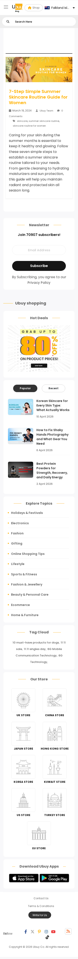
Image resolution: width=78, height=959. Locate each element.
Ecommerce (20, 605)
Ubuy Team (46, 110)
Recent (53, 388)
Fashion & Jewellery (26, 584)
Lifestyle (17, 564)
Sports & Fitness (24, 574)
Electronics (20, 523)
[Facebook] (25, 931)
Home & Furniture (25, 615)
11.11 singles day (35, 649)
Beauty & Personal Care (30, 594)
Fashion (17, 533)
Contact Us (41, 898)
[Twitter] (32, 931)
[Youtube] (53, 931)
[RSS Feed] (68, 931)
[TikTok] (47, 937)
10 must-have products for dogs (36, 642)
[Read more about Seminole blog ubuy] (17, 7)
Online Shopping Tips (28, 554)
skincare (22, 121)
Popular (25, 388)
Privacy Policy (39, 282)
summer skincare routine (44, 121)
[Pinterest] (39, 931)
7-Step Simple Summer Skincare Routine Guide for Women (38, 97)
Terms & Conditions (41, 906)
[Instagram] (46, 931)
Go (8, 22)
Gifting (16, 543)
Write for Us (39, 915)
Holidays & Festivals (27, 513)
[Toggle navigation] (6, 7)
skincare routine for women (29, 125)
